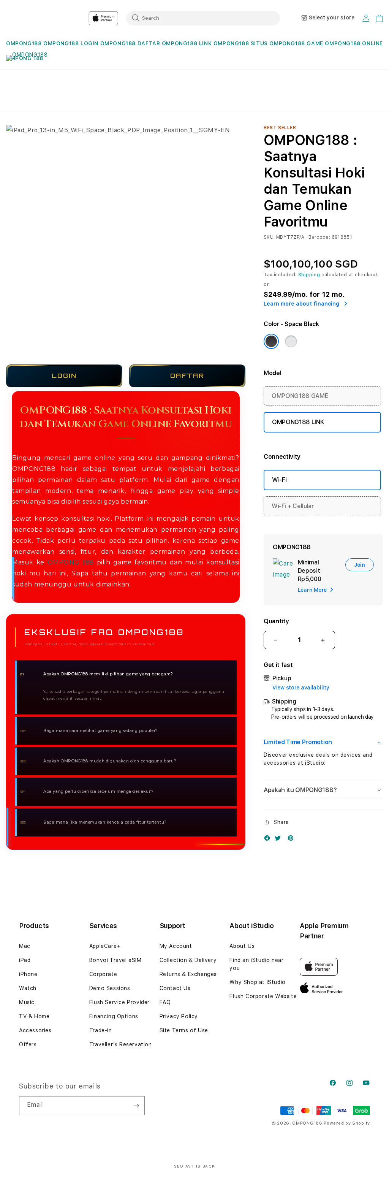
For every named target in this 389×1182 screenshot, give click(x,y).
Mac (24, 946)
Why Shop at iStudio (257, 982)
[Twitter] (279, 839)
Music (27, 1002)
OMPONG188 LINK (187, 43)
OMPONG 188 (70, 562)
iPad (24, 960)
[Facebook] (269, 839)
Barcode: (319, 237)
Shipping (309, 274)
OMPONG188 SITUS (240, 43)
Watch (27, 988)
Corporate (103, 974)
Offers (28, 1044)
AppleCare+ (104, 946)
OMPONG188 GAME (296, 43)
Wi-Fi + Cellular (293, 506)
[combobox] (203, 18)
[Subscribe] (136, 1105)
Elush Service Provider (119, 1002)
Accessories (35, 1030)
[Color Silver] (291, 341)
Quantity (276, 621)
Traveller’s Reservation (120, 1044)
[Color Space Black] (271, 341)
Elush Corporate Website (263, 996)
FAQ (165, 1002)
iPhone (28, 974)
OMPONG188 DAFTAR (130, 43)
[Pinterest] (292, 839)
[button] (23, 43)
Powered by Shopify (347, 1123)
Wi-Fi (279, 479)
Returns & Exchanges (188, 974)
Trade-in (100, 1030)
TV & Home (34, 1016)
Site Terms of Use (184, 1030)
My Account (176, 946)
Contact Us (175, 988)
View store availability (300, 687)
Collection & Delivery (188, 960)
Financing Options (113, 1016)
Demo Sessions (109, 988)
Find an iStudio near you (256, 964)
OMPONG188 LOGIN (70, 43)
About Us (242, 946)
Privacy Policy (179, 1016)
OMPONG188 (23, 43)
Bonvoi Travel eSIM (115, 960)
